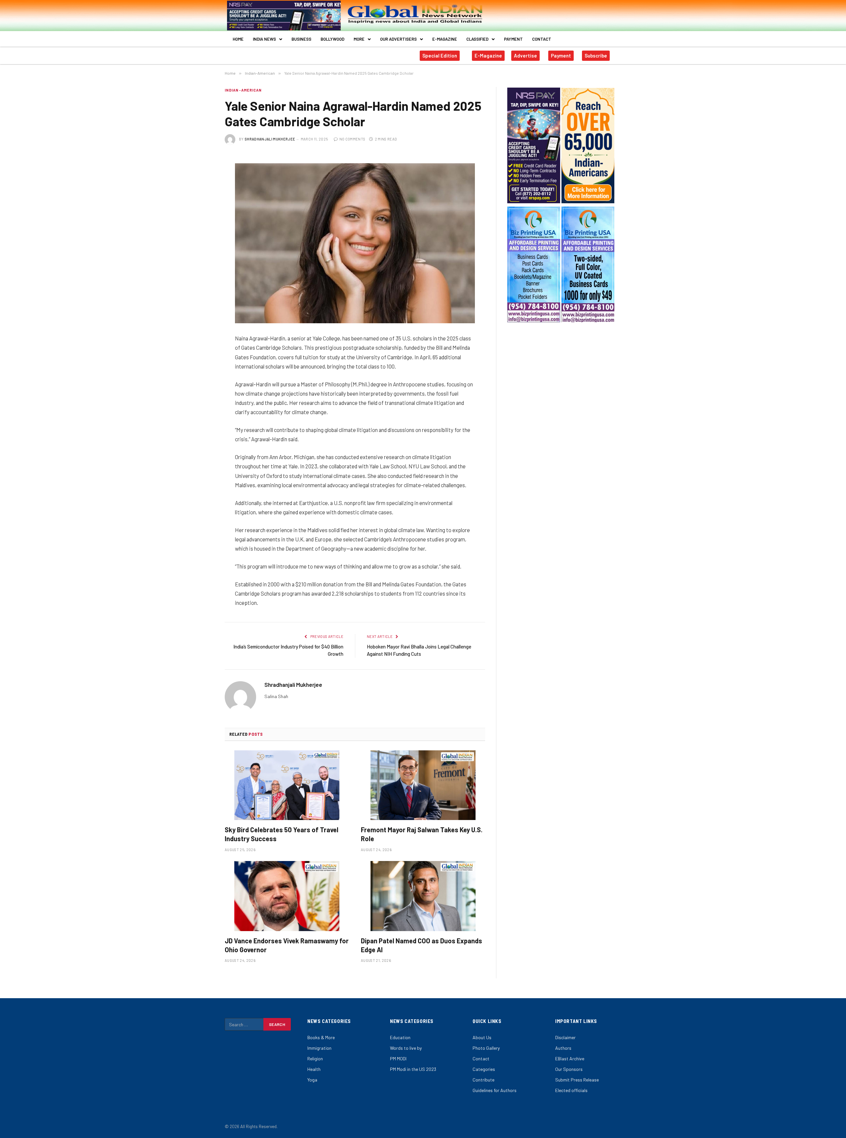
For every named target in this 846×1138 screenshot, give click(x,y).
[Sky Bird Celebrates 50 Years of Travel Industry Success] (287, 785)
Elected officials (571, 1090)
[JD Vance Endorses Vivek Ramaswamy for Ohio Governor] (287, 896)
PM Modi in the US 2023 (413, 1069)
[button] (267, 39)
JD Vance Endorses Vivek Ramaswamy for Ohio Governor (287, 945)
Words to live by (406, 1048)
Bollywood (332, 39)
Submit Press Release (577, 1079)
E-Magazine (444, 39)
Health (314, 1069)
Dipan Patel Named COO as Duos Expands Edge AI (421, 945)
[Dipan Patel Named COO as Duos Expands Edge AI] (423, 896)
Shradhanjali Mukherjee (270, 139)
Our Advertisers (398, 39)
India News (264, 39)
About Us (482, 1037)
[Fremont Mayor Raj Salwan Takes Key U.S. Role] (423, 785)
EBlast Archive (569, 1058)
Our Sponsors (569, 1069)
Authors (563, 1048)
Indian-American (243, 90)
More (359, 39)
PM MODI (398, 1058)
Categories (484, 1069)
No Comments (352, 139)
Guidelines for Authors (495, 1090)
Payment (513, 39)
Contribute (483, 1079)
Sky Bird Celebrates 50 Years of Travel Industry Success (281, 834)
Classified (477, 39)
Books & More (321, 1037)
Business (301, 39)
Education (400, 1037)
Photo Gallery (486, 1048)
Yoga (312, 1079)
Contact (541, 39)
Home (238, 39)
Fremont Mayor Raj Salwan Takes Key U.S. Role (421, 834)
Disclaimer (565, 1037)
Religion (315, 1058)
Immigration (319, 1048)
